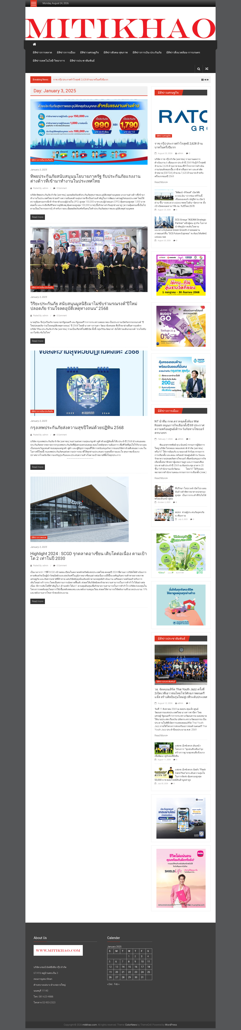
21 (123, 972)
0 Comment (61, 188)
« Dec (110, 984)
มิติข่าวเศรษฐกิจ (89, 52)
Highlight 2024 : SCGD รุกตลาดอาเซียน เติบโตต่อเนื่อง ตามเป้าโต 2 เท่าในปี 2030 (88, 556)
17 (142, 967)
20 (116, 972)
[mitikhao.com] (120, 28)
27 (116, 977)
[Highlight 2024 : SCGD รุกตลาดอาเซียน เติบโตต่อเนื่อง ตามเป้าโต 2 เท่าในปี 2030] (79, 509)
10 (142, 961)
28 (123, 977)
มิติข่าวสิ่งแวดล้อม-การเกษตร (183, 52)
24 (142, 972)
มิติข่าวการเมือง (66, 52)
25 (148, 972)
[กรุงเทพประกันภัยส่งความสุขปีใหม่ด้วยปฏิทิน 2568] (89, 383)
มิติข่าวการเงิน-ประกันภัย (147, 52)
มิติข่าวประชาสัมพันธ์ (82, 60)
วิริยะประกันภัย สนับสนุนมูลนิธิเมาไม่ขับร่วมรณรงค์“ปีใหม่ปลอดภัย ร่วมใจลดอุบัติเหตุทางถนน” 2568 (83, 306)
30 (136, 977)
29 (129, 977)
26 (110, 977)
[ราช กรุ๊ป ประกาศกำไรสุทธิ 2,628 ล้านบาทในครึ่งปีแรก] (181, 118)
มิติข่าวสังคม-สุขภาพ (116, 52)
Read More (160, 182)
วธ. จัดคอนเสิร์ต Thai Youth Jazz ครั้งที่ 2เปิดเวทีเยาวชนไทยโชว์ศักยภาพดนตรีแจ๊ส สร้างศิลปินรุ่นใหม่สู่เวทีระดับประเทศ (181, 693)
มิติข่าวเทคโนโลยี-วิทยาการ (49, 60)
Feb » (116, 984)
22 (129, 972)
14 (123, 967)
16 (136, 967)
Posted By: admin (41, 188)
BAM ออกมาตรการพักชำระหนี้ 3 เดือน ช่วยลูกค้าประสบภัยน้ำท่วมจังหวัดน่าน (91, 79)
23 (136, 972)
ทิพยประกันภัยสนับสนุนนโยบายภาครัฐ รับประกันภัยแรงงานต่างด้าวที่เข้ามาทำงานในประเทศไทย (85, 179)
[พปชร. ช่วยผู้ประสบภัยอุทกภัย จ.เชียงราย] (164, 514)
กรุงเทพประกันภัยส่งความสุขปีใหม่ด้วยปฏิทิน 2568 (77, 427)
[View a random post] (206, 69)
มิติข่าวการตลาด (42, 52)
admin (180, 153)
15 (129, 967)
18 (148, 967)
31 (142, 977)
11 (148, 961)
